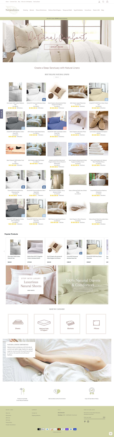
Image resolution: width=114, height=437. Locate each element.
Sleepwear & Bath (67, 10)
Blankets (32, 10)
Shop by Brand (36, 1)
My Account (8, 415)
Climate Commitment (11, 424)
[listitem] (15, 251)
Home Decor (88, 10)
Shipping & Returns (36, 415)
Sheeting (25, 10)
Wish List (8, 417)
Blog (19, 1)
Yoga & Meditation (78, 10)
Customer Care (13, 1)
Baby (102, 10)
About (7, 1)
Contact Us (34, 413)
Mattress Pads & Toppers (54, 10)
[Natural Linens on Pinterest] (85, 421)
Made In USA (96, 10)
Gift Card (8, 420)
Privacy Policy (9, 422)
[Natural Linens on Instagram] (88, 421)
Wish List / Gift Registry (26, 1)
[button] (4, 251)
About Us (8, 413)
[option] (57, 18)
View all (57, 77)
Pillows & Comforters (41, 10)
